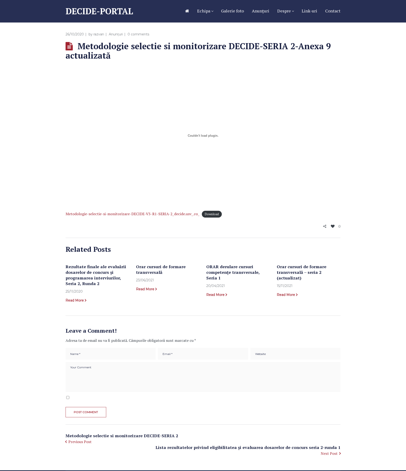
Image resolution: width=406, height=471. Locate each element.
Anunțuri (116, 34)
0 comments (138, 34)
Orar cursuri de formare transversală (161, 269)
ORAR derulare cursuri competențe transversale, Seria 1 (233, 272)
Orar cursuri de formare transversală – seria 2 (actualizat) (301, 272)
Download (212, 214)
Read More (75, 300)
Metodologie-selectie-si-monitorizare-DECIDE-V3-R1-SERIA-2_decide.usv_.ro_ (132, 213)
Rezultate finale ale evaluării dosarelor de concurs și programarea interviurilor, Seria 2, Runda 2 (96, 275)
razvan (99, 34)
